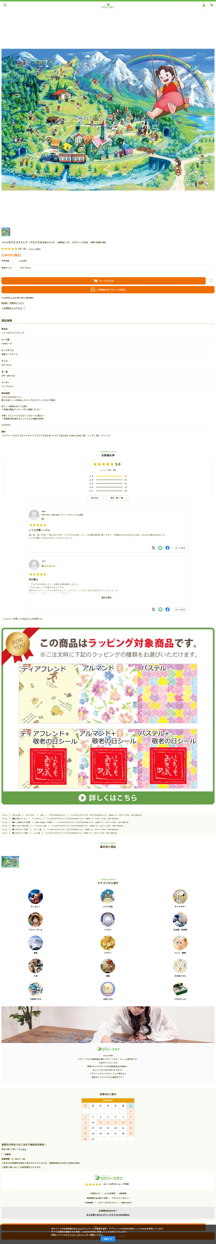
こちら (23, 1149)
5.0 (117, 464)
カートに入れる (106, 280)
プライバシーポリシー (120, 1198)
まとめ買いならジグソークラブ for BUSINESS (108, 1214)
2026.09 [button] (132, 1100)
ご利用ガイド (95, 1193)
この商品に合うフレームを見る (111, 289)
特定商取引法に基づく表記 (97, 1198)
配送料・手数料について (12, 302)
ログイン (28, 618)
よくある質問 (109, 1193)
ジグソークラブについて (107, 1202)
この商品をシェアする (11, 308)
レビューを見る (34, 249)
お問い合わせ (126, 1202)
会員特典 (122, 1193)
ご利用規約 (88, 1202)
